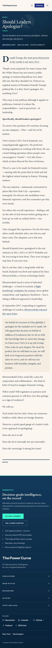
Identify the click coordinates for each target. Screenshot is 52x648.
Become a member (13, 516)
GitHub (39, 620)
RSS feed (22, 625)
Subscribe (39, 5)
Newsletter (10, 620)
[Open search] (32, 5)
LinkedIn (24, 620)
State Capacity (37, 45)
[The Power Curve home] (9, 5)
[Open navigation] (47, 5)
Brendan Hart (9, 45)
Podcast (8, 625)
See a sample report (14, 523)
